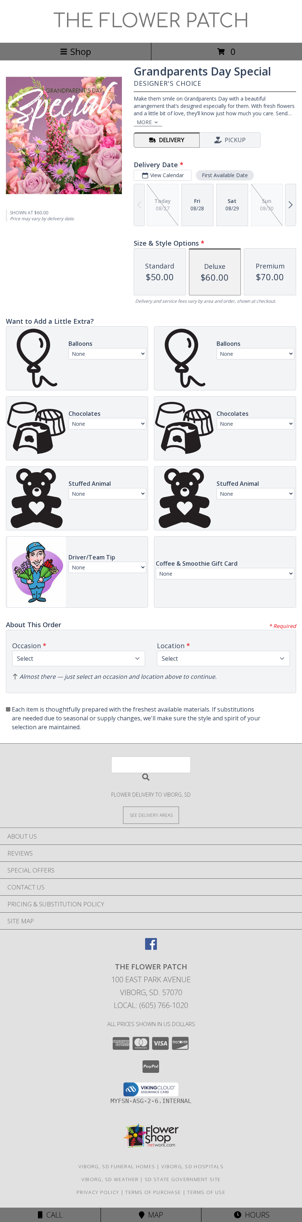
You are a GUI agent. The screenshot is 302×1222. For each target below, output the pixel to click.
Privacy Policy (98, 1192)
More (144, 122)
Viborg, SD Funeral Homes (116, 1166)
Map (153, 1215)
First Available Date (225, 175)
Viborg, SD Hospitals (192, 1166)
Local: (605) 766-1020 (151, 1005)
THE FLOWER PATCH (151, 21)
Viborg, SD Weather (109, 1179)
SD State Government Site (183, 1179)
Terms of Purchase (153, 1192)
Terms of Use (206, 1192)
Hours (255, 1215)
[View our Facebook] (151, 947)
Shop (80, 51)
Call (53, 1215)
